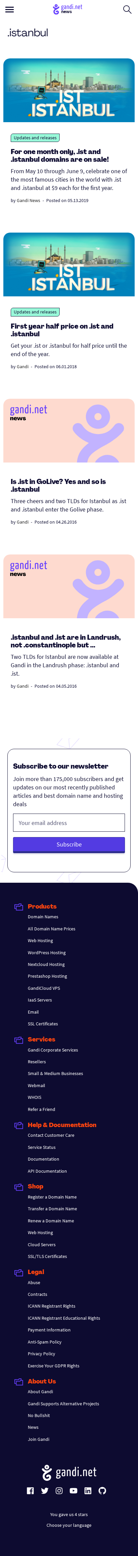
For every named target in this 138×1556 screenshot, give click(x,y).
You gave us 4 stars (69, 1514)
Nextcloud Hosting (46, 964)
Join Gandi (38, 1439)
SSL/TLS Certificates (47, 1256)
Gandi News (28, 200)
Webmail (36, 1085)
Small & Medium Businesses (55, 1073)
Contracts (37, 1294)
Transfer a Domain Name (52, 1209)
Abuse (34, 1282)
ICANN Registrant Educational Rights (64, 1318)
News (33, 1427)
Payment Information (49, 1330)
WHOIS (34, 1097)
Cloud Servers (42, 1245)
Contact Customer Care (51, 1135)
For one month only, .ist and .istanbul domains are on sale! (60, 156)
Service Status (42, 1147)
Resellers (37, 1062)
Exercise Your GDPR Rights (53, 1366)
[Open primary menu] (9, 9)
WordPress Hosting (47, 953)
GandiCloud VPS (44, 988)
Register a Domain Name (52, 1197)
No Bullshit (39, 1415)
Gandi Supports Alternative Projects (63, 1404)
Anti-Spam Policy (45, 1342)
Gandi (22, 366)
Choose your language (69, 1525)
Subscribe (69, 844)
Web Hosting (40, 940)
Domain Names (43, 917)
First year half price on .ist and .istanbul (62, 331)
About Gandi (40, 1392)
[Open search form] (127, 9)
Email (33, 1012)
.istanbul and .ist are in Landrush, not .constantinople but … (66, 642)
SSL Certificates (43, 1024)
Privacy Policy (41, 1354)
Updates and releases (35, 138)
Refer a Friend (41, 1109)
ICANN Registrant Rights (51, 1306)
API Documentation (47, 1171)
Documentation (43, 1159)
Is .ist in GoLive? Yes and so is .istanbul (58, 486)
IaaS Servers (40, 1000)
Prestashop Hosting (47, 976)
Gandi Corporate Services (53, 1050)
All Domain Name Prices (51, 929)
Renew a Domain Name (51, 1221)
